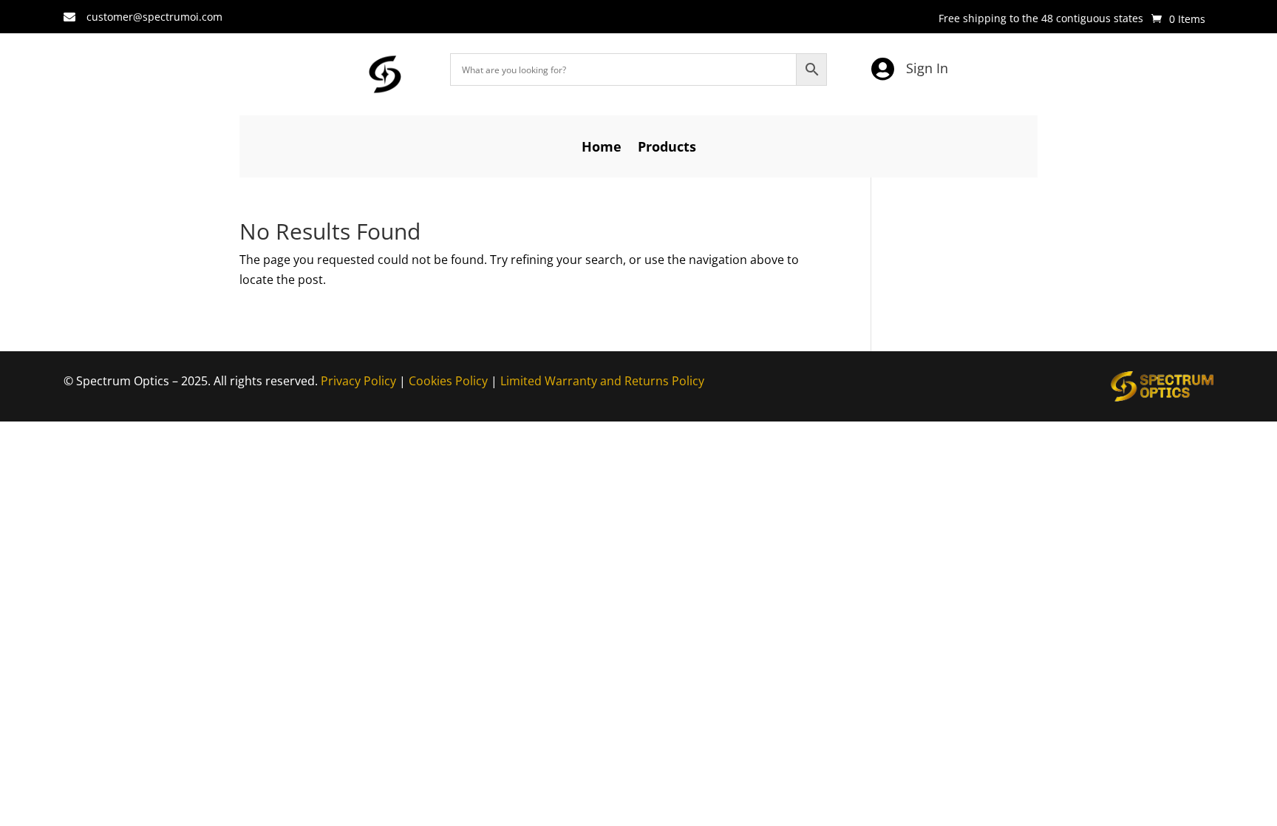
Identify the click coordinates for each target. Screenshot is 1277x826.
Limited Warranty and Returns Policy (602, 381)
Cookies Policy (448, 381)
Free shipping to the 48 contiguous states (1041, 19)
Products (667, 148)
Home (602, 148)
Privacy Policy (358, 381)
